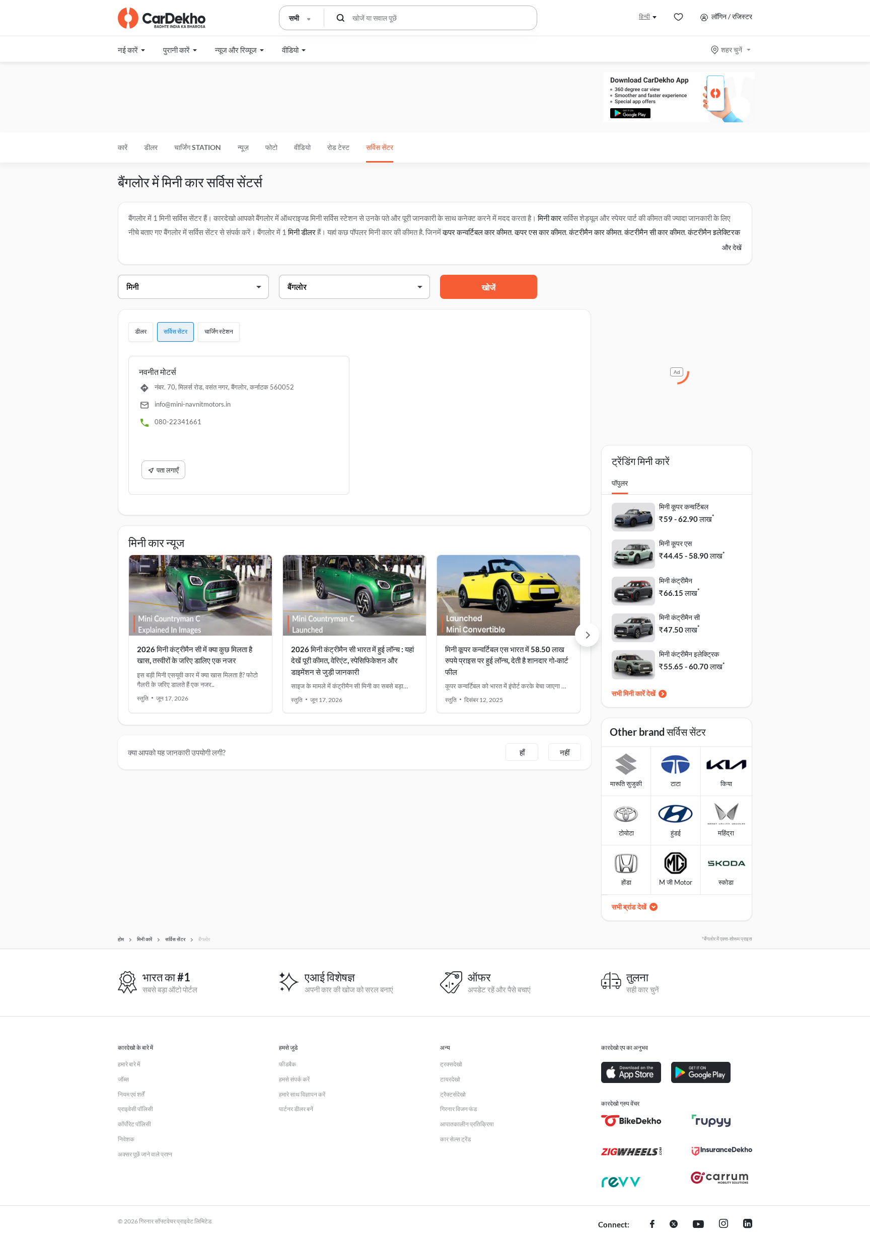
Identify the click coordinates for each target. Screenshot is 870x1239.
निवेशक (126, 1139)
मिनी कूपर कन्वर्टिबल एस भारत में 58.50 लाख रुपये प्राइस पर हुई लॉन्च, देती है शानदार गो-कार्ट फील (506, 660)
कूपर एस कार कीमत (540, 232)
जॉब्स (123, 1079)
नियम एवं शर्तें (131, 1094)
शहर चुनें (731, 49)
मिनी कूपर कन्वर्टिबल (683, 506)
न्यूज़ (243, 147)
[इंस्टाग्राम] (723, 1225)
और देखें (732, 247)
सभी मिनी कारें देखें (634, 693)
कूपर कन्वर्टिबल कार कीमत (477, 232)
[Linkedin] (747, 1225)
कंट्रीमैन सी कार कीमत (654, 232)
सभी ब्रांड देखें (629, 906)
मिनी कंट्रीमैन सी (679, 617)
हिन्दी (644, 16)
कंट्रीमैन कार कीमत (595, 232)
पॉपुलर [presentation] (620, 483)
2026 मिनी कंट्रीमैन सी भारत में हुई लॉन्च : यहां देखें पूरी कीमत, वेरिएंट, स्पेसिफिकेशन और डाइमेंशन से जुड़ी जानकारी (352, 660)
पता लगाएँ (168, 470)
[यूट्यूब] (698, 1225)
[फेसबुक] (652, 1225)
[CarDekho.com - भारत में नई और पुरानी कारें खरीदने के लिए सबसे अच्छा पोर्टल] (161, 18)
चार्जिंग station (197, 147)
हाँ (522, 752)
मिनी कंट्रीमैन (675, 580)
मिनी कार (549, 217)
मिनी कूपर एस (675, 543)
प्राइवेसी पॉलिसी (135, 1109)
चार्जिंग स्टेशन (218, 331)
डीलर (151, 147)
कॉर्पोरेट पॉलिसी (134, 1124)
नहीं (564, 752)
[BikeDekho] (631, 1120)
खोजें (488, 287)
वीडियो (302, 147)
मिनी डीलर (302, 232)
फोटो (271, 147)
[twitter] (674, 1225)
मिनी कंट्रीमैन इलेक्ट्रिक (689, 654)
